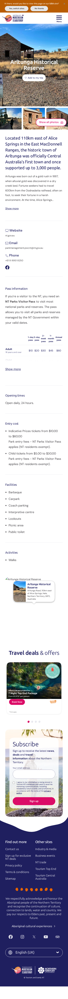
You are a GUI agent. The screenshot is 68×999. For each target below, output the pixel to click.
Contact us (12, 849)
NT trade (40, 862)
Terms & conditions (17, 872)
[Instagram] (22, 937)
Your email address (21, 768)
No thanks (39, 8)
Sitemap (10, 878)
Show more (12, 208)
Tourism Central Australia (45, 877)
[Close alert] (64, 3)
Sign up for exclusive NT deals (18, 857)
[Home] (13, 18)
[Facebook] (11, 937)
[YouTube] (46, 937)
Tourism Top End (45, 869)
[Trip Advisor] (57, 937)
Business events (45, 855)
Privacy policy (13, 865)
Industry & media (45, 849)
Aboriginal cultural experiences (32, 926)
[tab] (29, 722)
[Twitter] (34, 937)
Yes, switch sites (16, 8)
